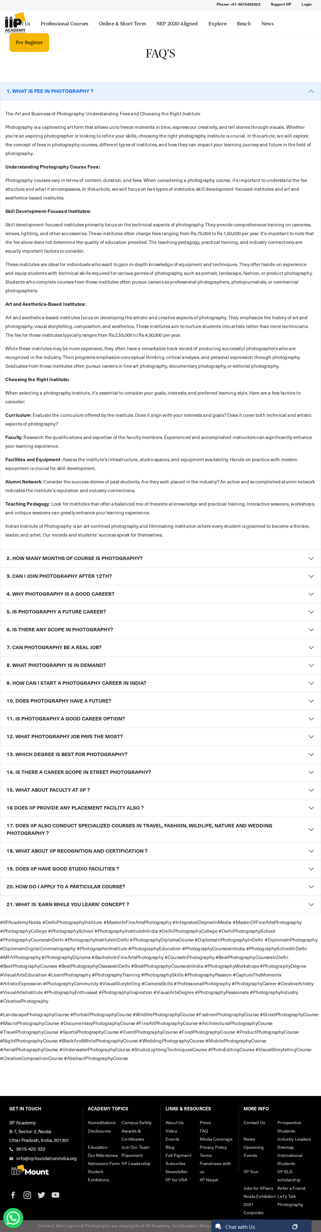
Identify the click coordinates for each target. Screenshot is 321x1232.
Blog (170, 1147)
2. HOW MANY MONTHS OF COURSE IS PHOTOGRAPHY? (75, 558)
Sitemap (285, 1147)
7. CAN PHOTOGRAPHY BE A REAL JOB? (54, 647)
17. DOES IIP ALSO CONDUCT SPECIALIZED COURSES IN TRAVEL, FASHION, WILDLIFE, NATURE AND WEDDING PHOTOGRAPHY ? (139, 829)
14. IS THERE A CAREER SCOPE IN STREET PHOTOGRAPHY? (79, 772)
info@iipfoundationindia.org (46, 1158)
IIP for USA (176, 1180)
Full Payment (178, 1156)
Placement (132, 1156)
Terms (206, 1156)
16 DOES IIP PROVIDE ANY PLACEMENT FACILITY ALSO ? (75, 807)
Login (307, 5)
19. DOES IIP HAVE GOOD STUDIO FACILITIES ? (63, 868)
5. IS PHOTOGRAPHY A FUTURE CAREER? (56, 611)
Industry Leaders (294, 1139)
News (267, 24)
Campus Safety (137, 1123)
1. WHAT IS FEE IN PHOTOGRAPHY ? (50, 91)
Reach (244, 24)
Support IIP (281, 5)
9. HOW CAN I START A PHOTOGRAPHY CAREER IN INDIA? (76, 683)
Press (205, 1123)
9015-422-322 (30, 1149)
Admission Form (104, 1164)
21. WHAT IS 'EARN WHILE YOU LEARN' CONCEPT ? (68, 904)
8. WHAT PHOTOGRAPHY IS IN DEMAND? (56, 665)
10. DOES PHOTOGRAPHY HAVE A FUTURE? (59, 701)
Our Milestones (103, 1156)
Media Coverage (216, 1139)
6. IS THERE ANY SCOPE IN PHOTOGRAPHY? (60, 629)
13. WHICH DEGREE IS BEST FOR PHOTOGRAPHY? (67, 754)
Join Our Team (136, 1147)
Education (98, 1147)
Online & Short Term (122, 24)
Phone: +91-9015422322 (238, 5)
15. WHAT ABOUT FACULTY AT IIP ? (48, 790)
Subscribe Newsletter (176, 1168)
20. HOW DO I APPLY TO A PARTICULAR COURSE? (66, 886)
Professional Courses (64, 24)
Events (172, 1139)
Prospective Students (289, 1127)
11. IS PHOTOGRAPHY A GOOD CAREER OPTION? (66, 718)
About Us (19, 24)
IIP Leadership (136, 1164)
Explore (217, 24)
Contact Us (254, 1123)
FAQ (204, 1131)
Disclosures (99, 1131)
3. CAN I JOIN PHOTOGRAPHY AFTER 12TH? (59, 576)
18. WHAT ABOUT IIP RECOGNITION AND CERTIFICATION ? (77, 851)
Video (171, 1131)
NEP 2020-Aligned (177, 24)
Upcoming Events (254, 1151)
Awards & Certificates (133, 1135)
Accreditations (102, 1123)
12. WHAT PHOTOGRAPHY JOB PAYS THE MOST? (65, 736)
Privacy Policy (213, 1147)
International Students (289, 1160)
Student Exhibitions (99, 1176)
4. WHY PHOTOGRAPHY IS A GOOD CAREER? (60, 594)
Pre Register (29, 42)
